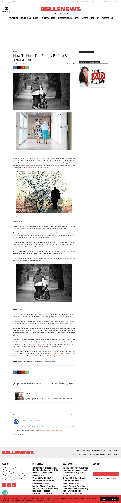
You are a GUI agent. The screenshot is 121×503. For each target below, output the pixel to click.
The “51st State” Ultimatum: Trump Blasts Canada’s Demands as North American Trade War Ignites (45, 470)
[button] (112, 18)
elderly (20, 361)
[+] (47, 426)
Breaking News (37, 483)
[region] (60, 499)
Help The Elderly (38, 361)
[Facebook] (15, 67)
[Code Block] (39, 426)
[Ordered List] (32, 426)
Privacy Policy (112, 478)
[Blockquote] (37, 426)
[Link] (42, 426)
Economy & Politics (38, 493)
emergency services (28, 361)
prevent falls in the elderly (50, 361)
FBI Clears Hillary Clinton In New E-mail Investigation (63, 384)
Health (19, 23)
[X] (19, 67)
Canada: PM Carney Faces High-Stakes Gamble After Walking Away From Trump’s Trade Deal (45, 488)
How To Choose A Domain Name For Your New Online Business (27, 384)
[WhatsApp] (27, 67)
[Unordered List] (34, 426)
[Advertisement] (60, 37)
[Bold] (22, 426)
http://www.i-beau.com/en (32, 395)
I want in (105, 474)
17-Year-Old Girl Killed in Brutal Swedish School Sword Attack (43, 479)
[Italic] (25, 426)
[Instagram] (9, 485)
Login (73, 415)
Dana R (16, 63)
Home (14, 23)
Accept (114, 499)
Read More (51, 500)
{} (44, 426)
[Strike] (30, 426)
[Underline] (27, 426)
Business (35, 475)
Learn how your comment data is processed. (49, 430)
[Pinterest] (23, 67)
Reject (104, 499)
